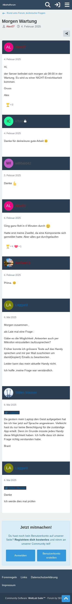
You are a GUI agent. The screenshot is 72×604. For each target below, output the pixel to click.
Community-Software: (25, 598)
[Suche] (48, 5)
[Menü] (67, 5)
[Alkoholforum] (9, 5)
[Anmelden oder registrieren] (57, 5)
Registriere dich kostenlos (32, 539)
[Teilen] (66, 33)
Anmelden (20, 555)
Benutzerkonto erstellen (51, 555)
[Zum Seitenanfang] (66, 598)
